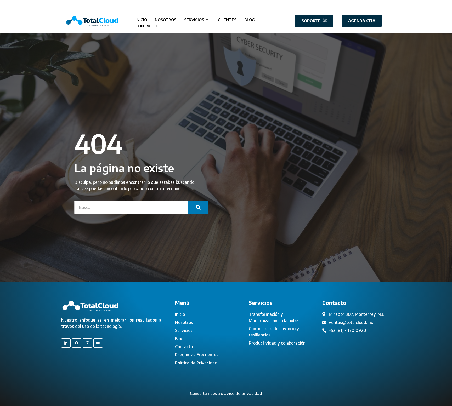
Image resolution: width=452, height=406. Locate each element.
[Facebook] (76, 343)
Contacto (146, 26)
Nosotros (165, 19)
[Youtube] (98, 343)
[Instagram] (87, 343)
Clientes (227, 19)
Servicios (194, 19)
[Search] (198, 207)
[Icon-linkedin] (66, 343)
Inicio (141, 19)
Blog (249, 19)
